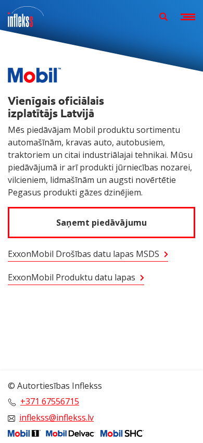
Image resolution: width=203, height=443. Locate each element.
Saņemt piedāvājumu (101, 222)
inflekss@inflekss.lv (56, 417)
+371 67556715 (49, 401)
